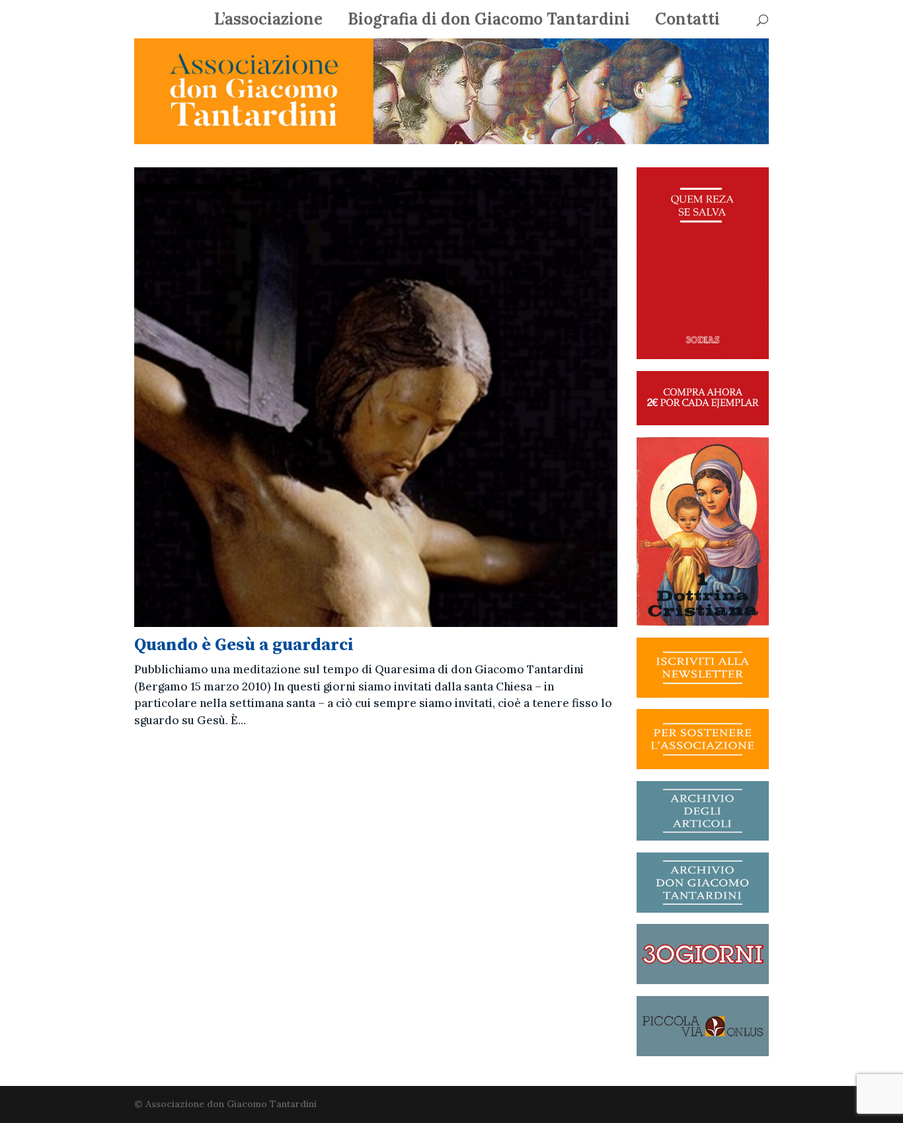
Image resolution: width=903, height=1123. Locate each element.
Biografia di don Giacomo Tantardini (489, 22)
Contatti (687, 22)
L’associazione (268, 22)
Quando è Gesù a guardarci (244, 645)
